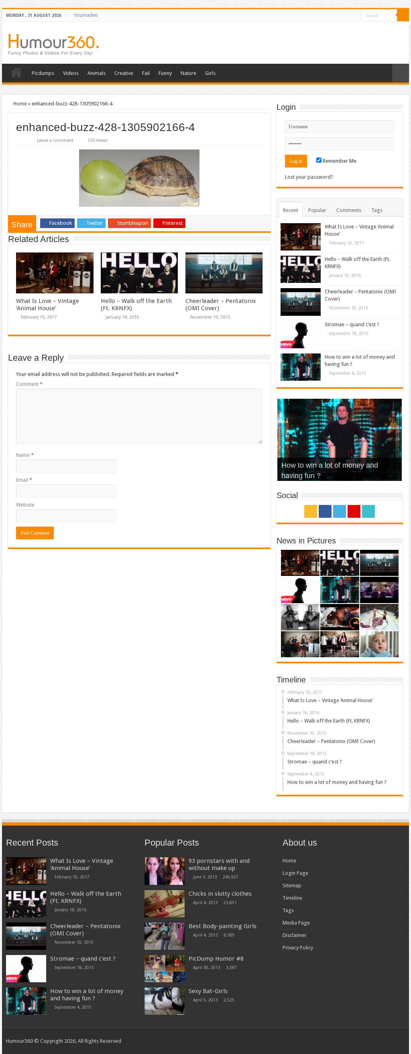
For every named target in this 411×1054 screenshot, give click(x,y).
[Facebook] (332, 15)
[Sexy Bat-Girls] (164, 1001)
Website (25, 505)
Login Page (295, 873)
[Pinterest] (347, 15)
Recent (290, 210)
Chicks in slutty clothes (220, 893)
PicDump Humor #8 (216, 958)
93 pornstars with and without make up (219, 864)
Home (16, 72)
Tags (377, 210)
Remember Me (338, 161)
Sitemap (292, 885)
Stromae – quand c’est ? (352, 324)
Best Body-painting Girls (222, 926)
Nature (188, 73)
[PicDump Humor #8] (164, 968)
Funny (165, 73)
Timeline (292, 898)
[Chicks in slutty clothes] (164, 903)
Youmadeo (86, 15)
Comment (29, 384)
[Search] (403, 15)
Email (24, 480)
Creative (123, 73)
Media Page (296, 923)
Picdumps (43, 73)
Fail (146, 73)
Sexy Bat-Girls (208, 991)
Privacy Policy (298, 948)
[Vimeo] (355, 15)
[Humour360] (53, 45)
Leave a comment (55, 140)
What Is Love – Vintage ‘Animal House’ (47, 304)
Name (25, 455)
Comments (348, 210)
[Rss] (324, 15)
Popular (317, 210)
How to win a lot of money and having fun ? (86, 994)
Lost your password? (309, 177)
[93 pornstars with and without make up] (164, 870)
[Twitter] (340, 15)
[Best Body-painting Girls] (164, 936)
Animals (96, 73)
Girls (210, 73)
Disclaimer (295, 935)
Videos (71, 73)
